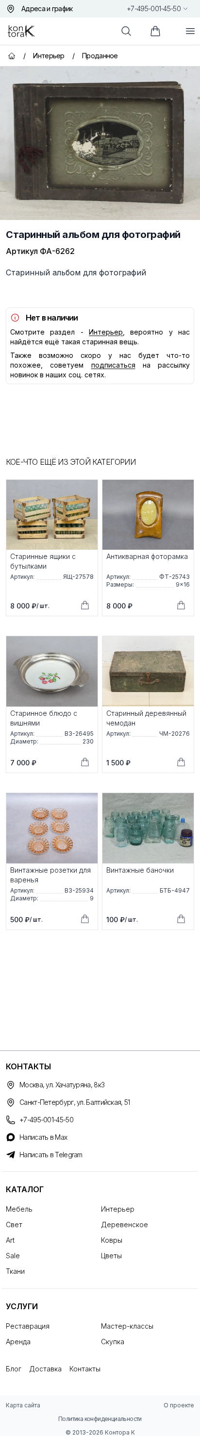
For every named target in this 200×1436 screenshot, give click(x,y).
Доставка (45, 1369)
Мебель (19, 1209)
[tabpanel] (100, 143)
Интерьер (106, 332)
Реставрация (28, 1326)
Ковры (111, 1240)
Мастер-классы (127, 1326)
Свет (14, 1224)
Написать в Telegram (51, 1154)
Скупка (112, 1341)
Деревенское (124, 1224)
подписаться (113, 365)
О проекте (179, 1405)
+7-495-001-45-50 (154, 8)
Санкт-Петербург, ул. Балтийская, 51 (74, 1102)
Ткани (15, 1271)
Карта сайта (23, 1405)
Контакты (84, 1369)
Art (10, 1240)
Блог (13, 1369)
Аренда (18, 1341)
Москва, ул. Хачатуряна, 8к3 (61, 1085)
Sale (13, 1255)
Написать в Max (43, 1137)
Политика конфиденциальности (100, 1418)
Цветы (111, 1255)
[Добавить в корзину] (85, 605)
